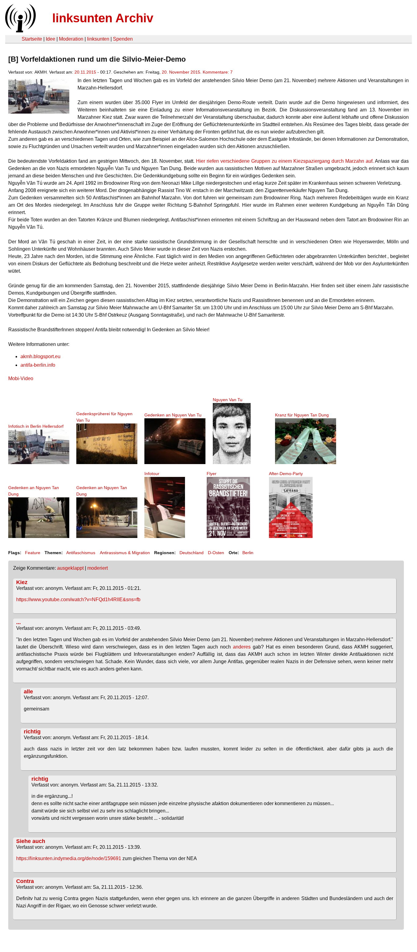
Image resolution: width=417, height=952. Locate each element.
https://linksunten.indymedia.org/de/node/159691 (68, 858)
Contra (25, 881)
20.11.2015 (85, 72)
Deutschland (191, 552)
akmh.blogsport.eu (40, 356)
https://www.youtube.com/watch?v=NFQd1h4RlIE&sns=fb (78, 599)
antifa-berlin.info (37, 365)
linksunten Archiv (102, 18)
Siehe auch (30, 841)
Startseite (32, 39)
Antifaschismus (80, 552)
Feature (32, 552)
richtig (32, 732)
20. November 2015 (181, 72)
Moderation (71, 39)
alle (28, 692)
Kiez (21, 582)
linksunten (98, 39)
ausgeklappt (70, 568)
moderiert (97, 568)
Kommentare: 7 (218, 72)
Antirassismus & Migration (125, 552)
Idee (50, 39)
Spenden (123, 39)
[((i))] (19, 30)
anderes (242, 646)
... (18, 622)
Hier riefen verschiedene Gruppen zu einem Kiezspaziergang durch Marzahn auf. (285, 161)
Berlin (247, 552)
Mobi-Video (20, 378)
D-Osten (216, 552)
